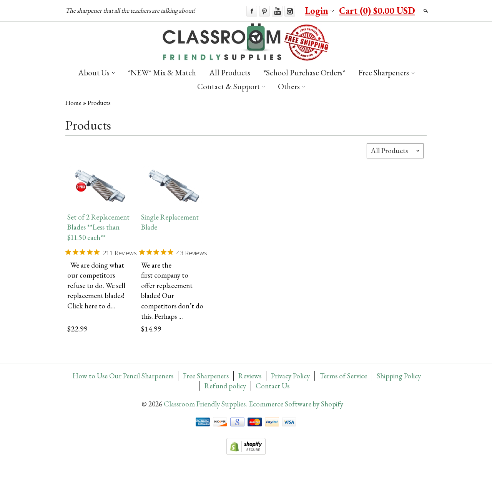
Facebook (251, 11)
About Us (94, 72)
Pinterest (264, 11)
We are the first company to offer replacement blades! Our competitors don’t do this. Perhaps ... (172, 290)
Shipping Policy (399, 376)
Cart (377, 11)
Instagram (289, 11)
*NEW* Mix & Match (162, 72)
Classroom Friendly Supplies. (206, 404)
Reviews (249, 376)
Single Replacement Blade (170, 222)
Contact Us (272, 386)
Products (99, 103)
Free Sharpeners (383, 72)
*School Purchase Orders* (304, 72)
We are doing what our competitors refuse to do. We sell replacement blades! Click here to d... (96, 285)
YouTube (277, 11)
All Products (229, 72)
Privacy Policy (290, 376)
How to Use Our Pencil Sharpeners (123, 376)
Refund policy (225, 386)
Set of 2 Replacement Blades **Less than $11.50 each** (98, 227)
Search (425, 10)
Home (73, 103)
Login (316, 10)
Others (289, 86)
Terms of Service (343, 376)
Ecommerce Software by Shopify (296, 404)
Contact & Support (228, 86)
